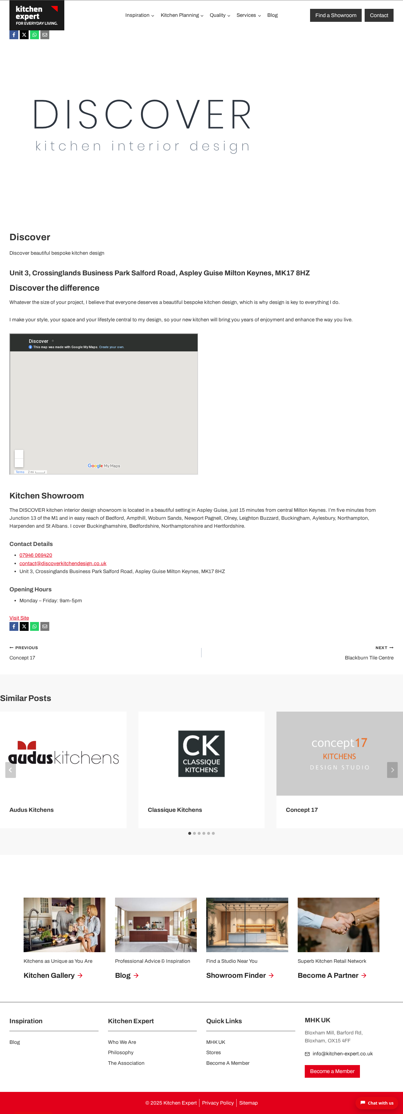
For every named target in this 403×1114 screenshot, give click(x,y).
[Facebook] (13, 34)
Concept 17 (23, 653)
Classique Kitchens (175, 809)
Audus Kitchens (31, 809)
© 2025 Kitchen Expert (171, 1103)
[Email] (44, 34)
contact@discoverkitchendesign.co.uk (63, 563)
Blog (272, 15)
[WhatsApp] (34, 34)
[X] (24, 34)
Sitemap (248, 1103)
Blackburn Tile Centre (369, 653)
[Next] (392, 770)
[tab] (189, 833)
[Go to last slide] (10, 770)
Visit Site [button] (19, 618)
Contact (379, 15)
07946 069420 (35, 555)
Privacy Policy (218, 1103)
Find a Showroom (335, 15)
